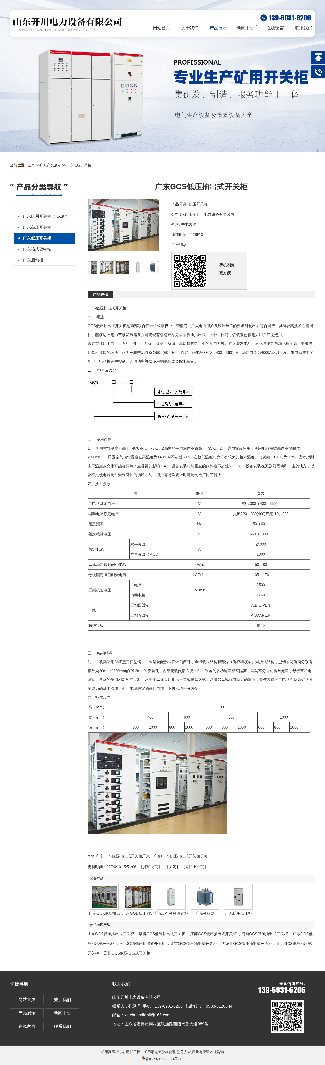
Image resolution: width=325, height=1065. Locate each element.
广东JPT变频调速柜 (171, 913)
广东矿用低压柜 (238, 913)
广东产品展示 (50, 165)
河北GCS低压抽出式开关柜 (142, 943)
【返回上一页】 (194, 867)
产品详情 (100, 294)
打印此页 (150, 867)
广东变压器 (205, 913)
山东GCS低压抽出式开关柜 (111, 934)
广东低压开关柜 (78, 165)
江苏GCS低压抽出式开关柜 (213, 934)
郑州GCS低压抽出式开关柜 (127, 953)
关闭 (172, 867)
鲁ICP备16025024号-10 (164, 1059)
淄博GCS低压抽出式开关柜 (162, 934)
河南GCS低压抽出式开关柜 (264, 934)
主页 (31, 165)
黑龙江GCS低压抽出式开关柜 (247, 943)
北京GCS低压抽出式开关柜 (193, 943)
